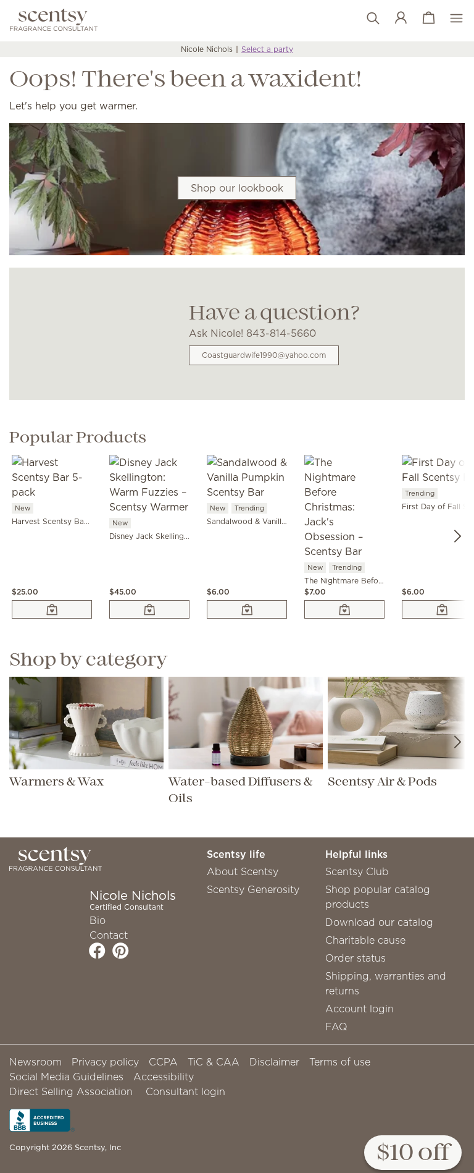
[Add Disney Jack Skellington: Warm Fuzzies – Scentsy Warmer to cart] (149, 609)
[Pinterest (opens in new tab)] (120, 950)
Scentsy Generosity (253, 889)
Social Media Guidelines (66, 1076)
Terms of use (339, 1062)
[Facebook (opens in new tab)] (97, 950)
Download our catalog (379, 922)
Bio (97, 920)
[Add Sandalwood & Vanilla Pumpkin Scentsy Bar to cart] (247, 609)
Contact (108, 935)
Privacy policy (105, 1062)
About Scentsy (242, 871)
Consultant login (185, 1091)
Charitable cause (365, 940)
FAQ (336, 1026)
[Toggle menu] (450, 18)
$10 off (412, 1153)
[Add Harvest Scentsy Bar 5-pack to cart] (52, 609)
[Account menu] (395, 18)
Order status (355, 958)
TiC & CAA (213, 1062)
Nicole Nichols (207, 49)
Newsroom (35, 1062)
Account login (359, 1008)
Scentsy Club (357, 871)
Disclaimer (274, 1062)
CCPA (163, 1062)
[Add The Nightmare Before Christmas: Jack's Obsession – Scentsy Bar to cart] (344, 609)
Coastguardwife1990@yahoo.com (264, 355)
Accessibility (163, 1076)
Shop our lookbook (237, 188)
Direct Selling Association (71, 1091)
